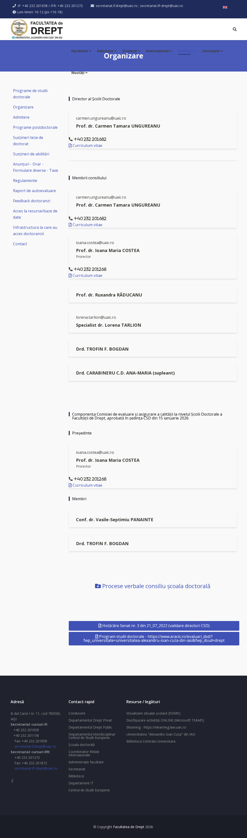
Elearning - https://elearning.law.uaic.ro (156, 727)
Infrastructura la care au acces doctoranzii (35, 230)
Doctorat (185, 51)
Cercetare (211, 51)
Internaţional (157, 51)
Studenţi (129, 51)
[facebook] (12, 781)
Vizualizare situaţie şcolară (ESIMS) (153, 713)
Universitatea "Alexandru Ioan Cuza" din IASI (160, 734)
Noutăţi (77, 72)
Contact (20, 243)
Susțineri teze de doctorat (28, 140)
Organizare (23, 107)
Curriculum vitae (87, 145)
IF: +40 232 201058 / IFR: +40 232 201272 (50, 5)
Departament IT (81, 783)
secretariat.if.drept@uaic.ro (35, 746)
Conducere (77, 713)
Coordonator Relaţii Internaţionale (84, 753)
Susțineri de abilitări (31, 154)
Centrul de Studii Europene (89, 790)
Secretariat (77, 769)
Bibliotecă (76, 776)
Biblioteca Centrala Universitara (150, 741)
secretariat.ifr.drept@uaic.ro (35, 768)
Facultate (79, 51)
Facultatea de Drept (128, 826)
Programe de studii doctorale (30, 94)
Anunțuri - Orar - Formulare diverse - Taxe (35, 167)
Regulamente (25, 180)
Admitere (105, 51)
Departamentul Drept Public (90, 727)
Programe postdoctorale (35, 127)
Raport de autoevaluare (34, 190)
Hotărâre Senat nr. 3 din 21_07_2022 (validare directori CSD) (155, 625)
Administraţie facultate (86, 762)
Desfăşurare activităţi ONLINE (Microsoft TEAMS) (165, 720)
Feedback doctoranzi (31, 200)
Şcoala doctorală (82, 744)
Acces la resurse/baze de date (35, 214)
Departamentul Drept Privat (90, 720)
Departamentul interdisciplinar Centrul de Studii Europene (92, 736)
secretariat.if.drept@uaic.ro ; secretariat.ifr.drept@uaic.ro (139, 5)
